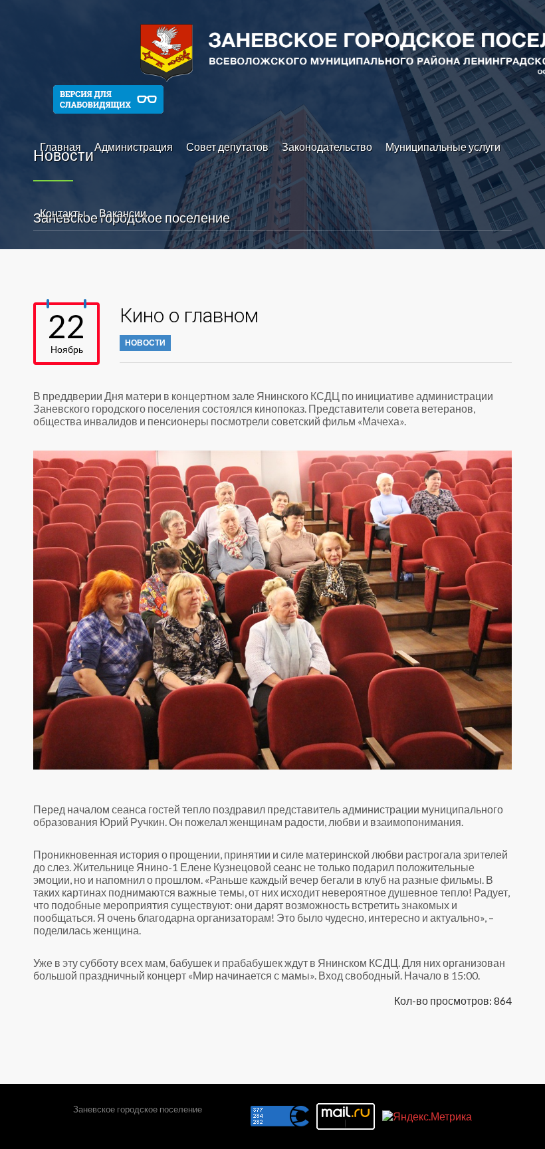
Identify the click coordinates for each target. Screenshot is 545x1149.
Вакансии (122, 213)
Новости (145, 343)
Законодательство (327, 146)
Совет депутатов (227, 146)
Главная (60, 146)
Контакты (63, 213)
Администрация (133, 146)
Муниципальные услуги (442, 146)
